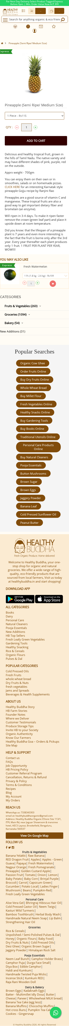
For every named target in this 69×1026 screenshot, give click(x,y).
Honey (10, 938)
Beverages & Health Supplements (28, 694)
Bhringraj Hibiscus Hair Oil (43, 903)
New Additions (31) (12, 331)
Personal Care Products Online (38, 447)
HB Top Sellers (15, 635)
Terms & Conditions (19, 785)
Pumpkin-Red (42, 890)
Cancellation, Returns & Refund (26, 777)
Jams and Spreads (17, 690)
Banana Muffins (16, 1006)
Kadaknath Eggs (34, 990)
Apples (35, 859)
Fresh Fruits (13, 675)
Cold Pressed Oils (17, 671)
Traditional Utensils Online (37, 437)
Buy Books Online (32, 429)
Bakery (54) (12, 323)
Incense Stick (14, 978)
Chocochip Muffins (41, 1006)
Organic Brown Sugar (35, 946)
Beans (27, 890)
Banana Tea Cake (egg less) (23, 1002)
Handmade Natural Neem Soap (26, 918)
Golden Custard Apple (35, 871)
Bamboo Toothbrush (19, 914)
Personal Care (15, 620)
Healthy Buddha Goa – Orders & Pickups (32, 741)
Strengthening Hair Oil (20, 922)
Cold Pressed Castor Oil (21, 906)
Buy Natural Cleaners (34, 457)
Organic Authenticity (19, 734)
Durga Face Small (38, 963)
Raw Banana (36, 855)
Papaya (21, 863)
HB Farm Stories (16, 711)
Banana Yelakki (16, 855)
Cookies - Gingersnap (20, 1014)
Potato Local (30, 886)
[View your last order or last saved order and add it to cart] (23, 11)
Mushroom (13, 890)
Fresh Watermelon (35, 266)
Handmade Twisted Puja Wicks (26, 974)
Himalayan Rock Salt (42, 950)
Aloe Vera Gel (15, 903)
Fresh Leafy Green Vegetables (25, 639)
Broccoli (11, 882)
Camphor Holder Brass (46, 959)
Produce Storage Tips (20, 726)
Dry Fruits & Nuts (17, 683)
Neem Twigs (47, 906)
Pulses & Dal (14, 659)
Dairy (9, 616)
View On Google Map (34, 835)
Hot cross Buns (16, 1010)
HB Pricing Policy (17, 769)
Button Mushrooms (33, 473)
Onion (42, 875)
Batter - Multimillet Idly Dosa (25, 994)
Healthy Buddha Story (20, 707)
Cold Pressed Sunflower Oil (38, 514)
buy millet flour (30, 396)
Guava (10, 863)
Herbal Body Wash (47, 914)
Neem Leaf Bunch (17, 959)
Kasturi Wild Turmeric (20, 910)
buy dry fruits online (34, 379)
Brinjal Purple (49, 879)
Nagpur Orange (16, 867)
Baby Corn (31, 879)
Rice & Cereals (15, 651)
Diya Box (12, 966)
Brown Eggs (28, 490)
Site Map (11, 745)
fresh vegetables (16, 686)
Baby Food (45, 938)
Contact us (13, 758)
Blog (9, 792)
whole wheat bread (33, 388)
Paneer (22, 998)
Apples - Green (52, 859)
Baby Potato (14, 879)
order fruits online (33, 371)
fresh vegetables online (36, 404)
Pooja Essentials (30, 465)
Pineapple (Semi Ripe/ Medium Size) (28, 43)
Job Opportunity (16, 765)
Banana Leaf (28, 506)
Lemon (52, 875)
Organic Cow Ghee (32, 363)
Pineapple (12, 871)
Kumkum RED (34, 978)
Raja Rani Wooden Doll (21, 982)
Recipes (11, 789)
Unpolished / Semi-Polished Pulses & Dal (33, 935)
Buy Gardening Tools (34, 420)
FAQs (9, 762)
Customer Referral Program (24, 773)
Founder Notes (15, 714)
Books (10, 612)
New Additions (15, 632)
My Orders (13, 800)
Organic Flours (15, 655)
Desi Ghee (12, 946)
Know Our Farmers (18, 738)
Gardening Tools (16, 643)
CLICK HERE (12, 187)
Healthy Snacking (17, 647)
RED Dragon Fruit (17, 859)
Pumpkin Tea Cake (40, 1010)
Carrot (23, 882)
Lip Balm (55, 918)
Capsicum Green (40, 882)
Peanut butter (29, 523)
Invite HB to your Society (22, 730)
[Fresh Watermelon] (9, 274)
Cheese (10, 998)
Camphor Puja (15, 963)
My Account (13, 796)
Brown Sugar (28, 482)
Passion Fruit (14, 875)
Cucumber (12, 886)
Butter (50, 994)
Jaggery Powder (30, 498)
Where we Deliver (17, 718)
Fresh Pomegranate (41, 867)
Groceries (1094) (15, 314)
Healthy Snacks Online (35, 412)
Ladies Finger (49, 886)
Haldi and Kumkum (18, 970)
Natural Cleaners (17, 624)
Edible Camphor (30, 966)
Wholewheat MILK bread (45, 998)
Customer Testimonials (21, 722)
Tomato (30, 875)
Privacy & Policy (16, 781)
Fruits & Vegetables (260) (21, 306)
